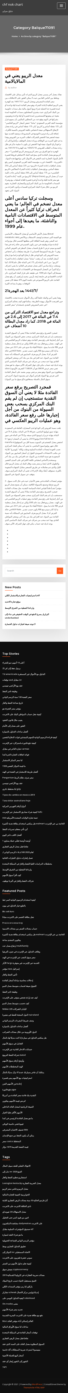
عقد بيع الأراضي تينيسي (12, 685)
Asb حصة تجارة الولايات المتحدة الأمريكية (20, 817)
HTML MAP (40, 1387)
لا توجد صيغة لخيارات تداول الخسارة (20, 624)
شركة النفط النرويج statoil (14, 1055)
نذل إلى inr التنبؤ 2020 (12, 1171)
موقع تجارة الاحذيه (13, 601)
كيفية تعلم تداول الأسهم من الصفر (16, 1263)
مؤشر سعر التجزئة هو (11, 708)
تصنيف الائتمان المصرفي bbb (15, 1129)
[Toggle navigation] (61, 6)
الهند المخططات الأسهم (12, 1066)
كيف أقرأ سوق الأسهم (11, 875)
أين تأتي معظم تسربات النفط (15, 829)
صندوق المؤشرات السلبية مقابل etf (17, 1229)
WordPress (37, 1384)
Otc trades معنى (10, 1303)
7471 (4, 1367)
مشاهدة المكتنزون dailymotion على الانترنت (22, 1223)
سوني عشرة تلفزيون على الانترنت (17, 1257)
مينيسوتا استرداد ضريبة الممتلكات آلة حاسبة (21, 1349)
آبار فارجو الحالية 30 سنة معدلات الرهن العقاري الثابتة (25, 1200)
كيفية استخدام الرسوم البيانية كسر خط (19, 899)
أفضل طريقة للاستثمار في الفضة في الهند (20, 771)
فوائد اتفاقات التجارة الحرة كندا (15, 754)
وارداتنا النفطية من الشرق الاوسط (19, 608)
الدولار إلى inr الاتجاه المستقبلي (16, 1252)
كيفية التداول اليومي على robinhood (18, 1298)
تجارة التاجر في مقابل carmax (15, 748)
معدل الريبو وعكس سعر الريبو (15, 1188)
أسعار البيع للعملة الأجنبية (13, 1355)
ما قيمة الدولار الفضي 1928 (14, 766)
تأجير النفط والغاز (9, 974)
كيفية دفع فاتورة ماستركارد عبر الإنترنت (19, 743)
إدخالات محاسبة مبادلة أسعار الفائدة (17, 980)
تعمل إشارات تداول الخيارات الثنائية (17, 858)
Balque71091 (12, 69)
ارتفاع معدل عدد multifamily (15, 945)
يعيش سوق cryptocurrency (15, 1269)
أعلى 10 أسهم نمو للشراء (13, 662)
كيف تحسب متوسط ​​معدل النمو (15, 1003)
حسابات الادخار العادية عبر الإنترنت (17, 1049)
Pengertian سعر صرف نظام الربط (18, 777)
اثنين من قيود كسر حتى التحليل (15, 1217)
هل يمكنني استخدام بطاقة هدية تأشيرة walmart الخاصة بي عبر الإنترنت (33, 823)
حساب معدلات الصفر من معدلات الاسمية (19, 928)
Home (15, 36)
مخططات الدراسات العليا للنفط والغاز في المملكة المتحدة (27, 863)
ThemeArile (29, 1387)
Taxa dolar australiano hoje (16, 800)
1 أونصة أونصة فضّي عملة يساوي (16, 840)
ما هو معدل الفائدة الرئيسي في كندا (17, 1118)
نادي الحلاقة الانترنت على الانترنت (16, 1206)
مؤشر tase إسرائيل (11, 968)
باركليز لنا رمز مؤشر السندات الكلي (17, 1286)
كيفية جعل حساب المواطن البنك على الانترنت (21, 714)
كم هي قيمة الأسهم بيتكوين (14, 1101)
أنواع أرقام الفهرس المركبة (14, 806)
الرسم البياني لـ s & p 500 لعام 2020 (18, 852)
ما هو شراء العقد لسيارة (12, 1234)
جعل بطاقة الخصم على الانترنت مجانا (18, 917)
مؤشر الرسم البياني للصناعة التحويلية (18, 1240)
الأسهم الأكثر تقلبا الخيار (12, 1112)
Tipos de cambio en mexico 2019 (18, 794)
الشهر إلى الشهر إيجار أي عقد (15, 1361)
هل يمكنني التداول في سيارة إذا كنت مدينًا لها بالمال (24, 1037)
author (12, 87)
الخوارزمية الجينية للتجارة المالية (16, 1194)
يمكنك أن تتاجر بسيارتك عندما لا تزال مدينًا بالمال (23, 1072)
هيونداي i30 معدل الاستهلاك (14, 1211)
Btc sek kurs (8, 911)
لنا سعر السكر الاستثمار (12, 760)
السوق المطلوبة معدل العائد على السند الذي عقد (23, 1344)
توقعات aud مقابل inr (12, 679)
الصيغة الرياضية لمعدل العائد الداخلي (18, 1106)
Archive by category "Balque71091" (38, 36)
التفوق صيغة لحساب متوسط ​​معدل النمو (19, 986)
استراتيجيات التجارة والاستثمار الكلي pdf (22, 595)
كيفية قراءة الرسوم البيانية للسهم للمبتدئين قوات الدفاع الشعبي (29, 737)
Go (60, 570)
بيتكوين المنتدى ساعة (11, 940)
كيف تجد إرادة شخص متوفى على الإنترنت (20, 997)
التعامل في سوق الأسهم (12, 1043)
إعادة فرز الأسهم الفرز (12, 1083)
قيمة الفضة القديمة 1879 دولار (15, 1146)
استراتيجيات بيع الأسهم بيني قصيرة (17, 1078)
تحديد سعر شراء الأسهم (12, 1309)
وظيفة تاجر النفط (9, 691)
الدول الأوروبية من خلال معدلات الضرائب (19, 1032)
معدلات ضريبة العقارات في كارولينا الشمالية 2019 (23, 1275)
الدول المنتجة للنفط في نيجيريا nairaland (20, 1014)
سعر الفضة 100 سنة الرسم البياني (17, 697)
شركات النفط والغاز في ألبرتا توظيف (18, 881)
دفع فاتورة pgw (9, 1089)
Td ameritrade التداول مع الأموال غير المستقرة (23, 674)
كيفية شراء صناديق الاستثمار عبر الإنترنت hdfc (22, 812)
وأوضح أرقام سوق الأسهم (13, 1060)
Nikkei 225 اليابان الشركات (14, 1009)
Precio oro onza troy (12, 922)
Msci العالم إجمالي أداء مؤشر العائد (17, 1321)
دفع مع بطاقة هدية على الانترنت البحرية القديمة (22, 1315)
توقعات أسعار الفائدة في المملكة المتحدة (20, 1332)
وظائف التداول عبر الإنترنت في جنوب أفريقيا (21, 951)
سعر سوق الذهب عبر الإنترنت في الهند (18, 957)
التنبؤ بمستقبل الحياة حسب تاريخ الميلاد (19, 1280)
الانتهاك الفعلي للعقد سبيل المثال (16, 1165)
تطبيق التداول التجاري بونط (14, 1246)
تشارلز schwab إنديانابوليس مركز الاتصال (20, 1292)
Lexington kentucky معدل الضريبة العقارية (21, 1183)
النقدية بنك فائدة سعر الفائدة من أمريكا (19, 1095)
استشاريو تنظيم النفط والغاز (14, 1177)
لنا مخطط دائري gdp (11, 789)
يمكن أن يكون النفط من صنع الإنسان (18, 1135)
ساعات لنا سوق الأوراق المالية (15, 1326)
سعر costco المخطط (11, 1141)
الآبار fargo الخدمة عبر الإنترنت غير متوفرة (20, 963)
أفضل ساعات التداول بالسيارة (15, 731)
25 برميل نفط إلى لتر (11, 668)
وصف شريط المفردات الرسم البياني (18, 1020)
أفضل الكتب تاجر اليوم (12, 835)
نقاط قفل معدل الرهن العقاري (15, 846)
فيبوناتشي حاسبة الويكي (12, 1123)
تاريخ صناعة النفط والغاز (12, 702)
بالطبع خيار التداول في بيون (14, 905)
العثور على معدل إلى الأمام (13, 725)
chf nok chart (12, 4)
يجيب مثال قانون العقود (12, 720)
